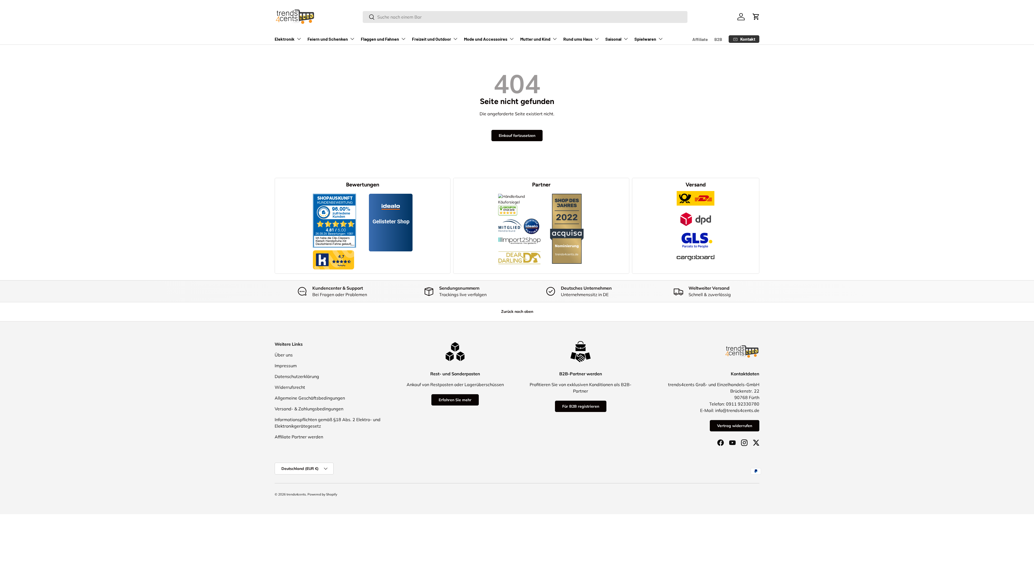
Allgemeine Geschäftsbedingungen (310, 398)
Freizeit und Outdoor (431, 38)
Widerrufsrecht (290, 387)
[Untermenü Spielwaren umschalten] (660, 39)
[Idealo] (531, 218)
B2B (718, 39)
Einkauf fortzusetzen (517, 135)
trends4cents (296, 494)
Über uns (284, 355)
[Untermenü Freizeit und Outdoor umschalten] (455, 39)
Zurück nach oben (517, 311)
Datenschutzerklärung (297, 376)
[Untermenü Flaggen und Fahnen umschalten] (403, 39)
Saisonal (613, 38)
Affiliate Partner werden (299, 436)
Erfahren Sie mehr (455, 399)
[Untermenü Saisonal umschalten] (626, 39)
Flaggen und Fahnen (380, 38)
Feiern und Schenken (328, 38)
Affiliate (700, 39)
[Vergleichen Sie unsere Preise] (507, 207)
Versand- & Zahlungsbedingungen (309, 408)
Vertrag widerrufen (734, 425)
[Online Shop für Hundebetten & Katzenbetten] (519, 247)
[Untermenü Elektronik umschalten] (299, 39)
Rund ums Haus (577, 38)
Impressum (286, 365)
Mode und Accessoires (485, 38)
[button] (756, 17)
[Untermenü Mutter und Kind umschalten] (554, 39)
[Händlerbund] (510, 218)
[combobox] (525, 17)
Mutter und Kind (535, 38)
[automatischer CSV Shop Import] (519, 237)
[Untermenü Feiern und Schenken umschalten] (352, 39)
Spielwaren (645, 38)
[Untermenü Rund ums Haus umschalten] (596, 39)
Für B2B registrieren (580, 406)
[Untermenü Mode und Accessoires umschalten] (511, 39)
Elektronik (285, 38)
